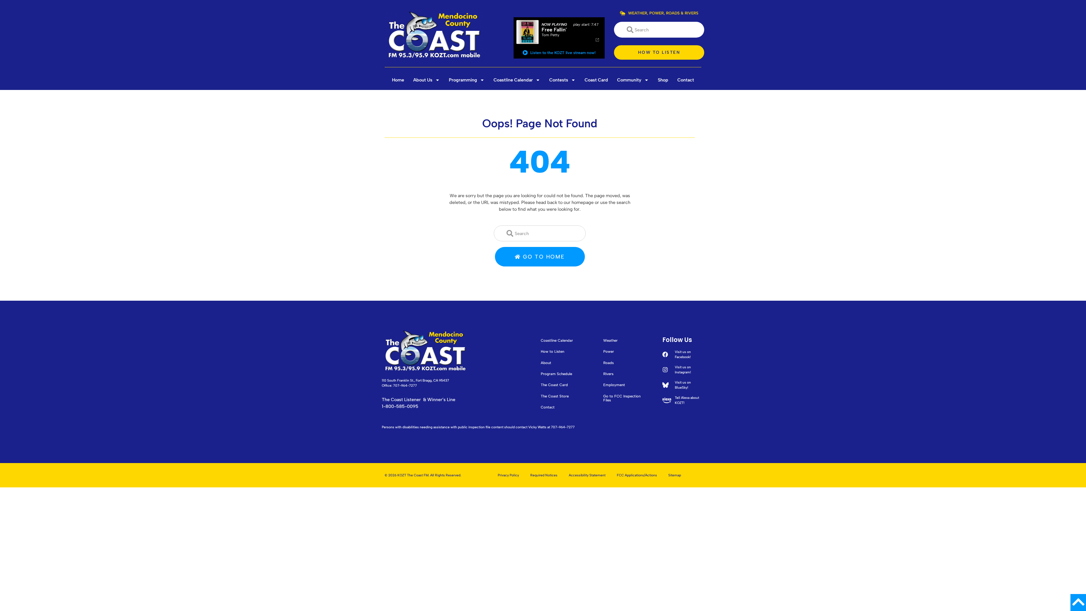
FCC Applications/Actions (637, 475)
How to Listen (552, 352)
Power (608, 352)
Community (629, 80)
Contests (558, 80)
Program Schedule (556, 374)
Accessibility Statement (587, 475)
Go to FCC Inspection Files (622, 398)
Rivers (608, 374)
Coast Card (596, 80)
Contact (685, 80)
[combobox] (659, 30)
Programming (463, 80)
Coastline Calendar (513, 80)
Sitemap (674, 475)
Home (398, 80)
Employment (614, 385)
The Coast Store (555, 396)
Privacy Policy (508, 475)
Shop (663, 80)
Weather (610, 341)
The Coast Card (554, 385)
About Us (422, 80)
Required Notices (543, 475)
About (546, 363)
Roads (608, 363)
